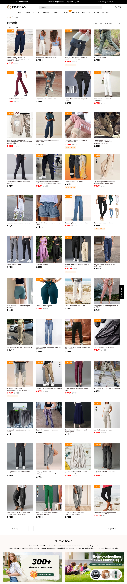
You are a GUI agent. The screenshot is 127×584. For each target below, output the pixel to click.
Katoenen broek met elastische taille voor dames (48, 513)
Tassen (96, 12)
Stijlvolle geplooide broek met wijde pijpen (76, 431)
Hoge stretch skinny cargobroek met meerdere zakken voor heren (48, 182)
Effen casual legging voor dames (106, 513)
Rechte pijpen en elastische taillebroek (104, 265)
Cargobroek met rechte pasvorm (19, 347)
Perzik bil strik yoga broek (45, 306)
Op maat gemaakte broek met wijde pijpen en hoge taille (105, 182)
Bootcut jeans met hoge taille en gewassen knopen (48, 348)
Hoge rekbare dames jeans (46, 99)
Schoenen (86, 12)
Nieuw (19, 12)
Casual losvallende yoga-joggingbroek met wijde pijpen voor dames (49, 473)
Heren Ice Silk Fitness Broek (104, 347)
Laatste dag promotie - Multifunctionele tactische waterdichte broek (103, 141)
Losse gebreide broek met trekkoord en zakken (74, 513)
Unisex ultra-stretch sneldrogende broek (19, 431)
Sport (56, 12)
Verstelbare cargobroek (103, 430)
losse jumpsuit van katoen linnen (19, 223)
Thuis (27, 12)
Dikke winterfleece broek (74, 182)
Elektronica (46, 12)
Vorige (16, 529)
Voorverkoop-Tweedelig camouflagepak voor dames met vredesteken (19, 141)
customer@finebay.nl (105, 2)
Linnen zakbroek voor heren (75, 306)
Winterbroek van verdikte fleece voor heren (77, 265)
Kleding (75, 12)
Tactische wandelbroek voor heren (107, 388)
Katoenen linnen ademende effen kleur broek (77, 348)
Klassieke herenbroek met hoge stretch (18, 182)
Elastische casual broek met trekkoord (104, 472)
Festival (36, 12)
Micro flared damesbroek (16, 99)
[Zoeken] (99, 7)
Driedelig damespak (43, 264)
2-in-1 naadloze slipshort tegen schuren (18, 306)
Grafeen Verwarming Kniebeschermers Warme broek (18, 389)
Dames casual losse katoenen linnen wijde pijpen (76, 472)
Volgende (111, 529)
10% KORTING (121, 292)
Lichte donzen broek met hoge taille (76, 389)
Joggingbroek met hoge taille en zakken (106, 306)
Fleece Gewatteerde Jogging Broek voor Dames (76, 141)
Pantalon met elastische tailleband (103, 99)
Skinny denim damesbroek (103, 223)
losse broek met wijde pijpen (46, 57)
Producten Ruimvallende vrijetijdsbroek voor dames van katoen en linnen (18, 59)
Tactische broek (100, 57)
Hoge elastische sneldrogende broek (76, 99)
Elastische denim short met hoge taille (48, 224)
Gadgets (65, 12)
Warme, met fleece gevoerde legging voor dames (76, 58)
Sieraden (106, 12)
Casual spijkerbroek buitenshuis (76, 223)
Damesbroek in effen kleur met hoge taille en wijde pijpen (18, 513)
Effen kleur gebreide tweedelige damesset (48, 141)
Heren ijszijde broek (14, 264)
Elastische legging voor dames (47, 430)
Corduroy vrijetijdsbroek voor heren (49, 388)
